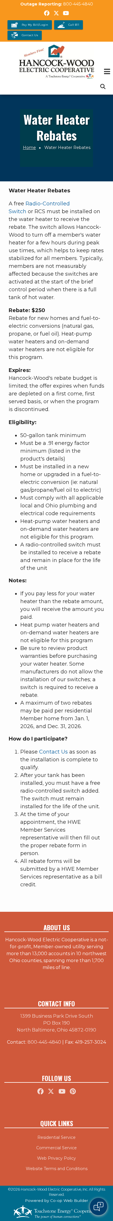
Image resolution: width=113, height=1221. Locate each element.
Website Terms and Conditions (57, 1168)
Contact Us (53, 752)
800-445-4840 (78, 4)
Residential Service (56, 1137)
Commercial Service (56, 1147)
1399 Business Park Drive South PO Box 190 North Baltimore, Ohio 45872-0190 (56, 1023)
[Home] (56, 62)
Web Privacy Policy (56, 1158)
